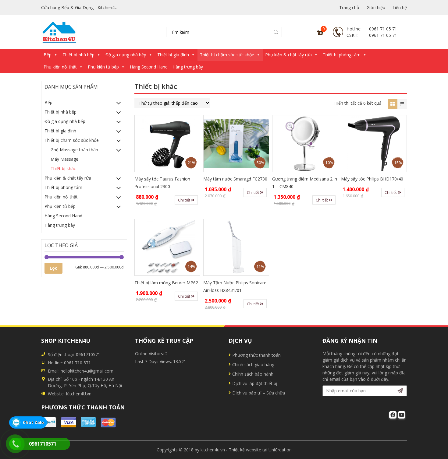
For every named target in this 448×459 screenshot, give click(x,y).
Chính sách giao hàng (253, 364)
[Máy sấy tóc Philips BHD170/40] (374, 143)
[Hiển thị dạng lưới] (392, 103)
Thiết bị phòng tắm (342, 55)
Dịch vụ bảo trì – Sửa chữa (258, 393)
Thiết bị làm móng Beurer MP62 (166, 283)
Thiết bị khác (63, 168)
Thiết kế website (245, 450)
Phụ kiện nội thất (60, 67)
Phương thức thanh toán (256, 355)
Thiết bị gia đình (173, 55)
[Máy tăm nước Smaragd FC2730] (236, 143)
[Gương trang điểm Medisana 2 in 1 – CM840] (305, 143)
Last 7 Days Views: (154, 361)
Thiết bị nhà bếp (78, 55)
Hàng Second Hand (149, 67)
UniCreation (280, 450)
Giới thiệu (376, 7)
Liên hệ (400, 7)
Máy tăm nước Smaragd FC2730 (235, 179)
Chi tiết (184, 200)
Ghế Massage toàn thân (74, 149)
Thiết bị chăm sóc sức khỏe (227, 55)
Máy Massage (64, 159)
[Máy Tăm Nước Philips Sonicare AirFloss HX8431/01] (236, 247)
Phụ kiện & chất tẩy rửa (288, 55)
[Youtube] (401, 415)
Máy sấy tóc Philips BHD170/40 (372, 179)
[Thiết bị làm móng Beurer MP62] (167, 247)
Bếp (48, 55)
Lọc (53, 268)
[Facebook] (392, 415)
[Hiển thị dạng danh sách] (402, 103)
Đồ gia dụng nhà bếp (125, 55)
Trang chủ (349, 7)
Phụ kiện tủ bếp (103, 67)
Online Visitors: (150, 353)
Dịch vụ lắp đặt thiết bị (254, 383)
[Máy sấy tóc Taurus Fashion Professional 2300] (167, 143)
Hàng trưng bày (187, 67)
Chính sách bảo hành (252, 374)
